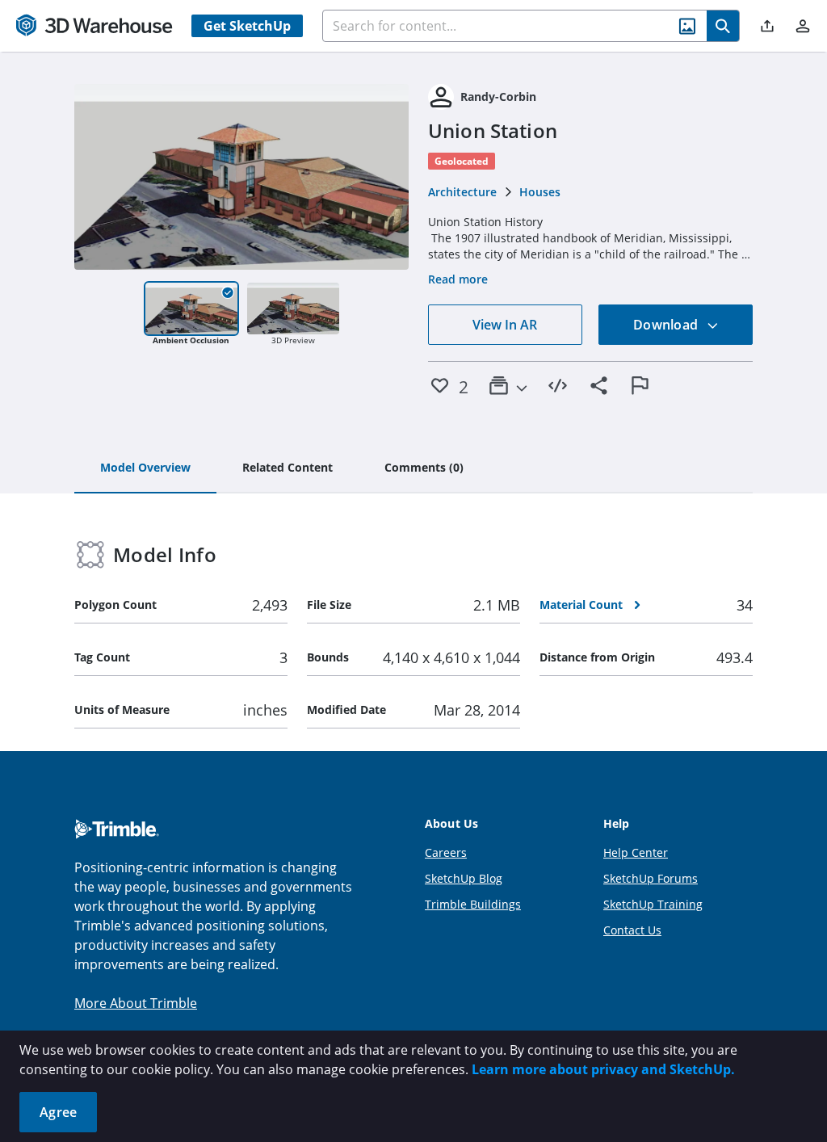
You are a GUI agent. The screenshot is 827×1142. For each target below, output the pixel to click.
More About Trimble (135, 1003)
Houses (539, 191)
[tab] (145, 468)
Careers (446, 852)
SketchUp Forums (650, 878)
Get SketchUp (247, 26)
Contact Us (632, 930)
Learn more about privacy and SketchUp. (603, 1069)
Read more (458, 279)
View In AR (504, 325)
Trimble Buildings (473, 904)
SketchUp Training (653, 904)
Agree (58, 1112)
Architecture (462, 191)
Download (667, 325)
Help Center (635, 852)
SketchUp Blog (463, 878)
